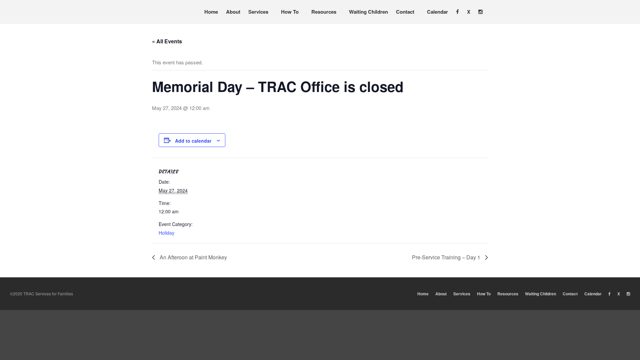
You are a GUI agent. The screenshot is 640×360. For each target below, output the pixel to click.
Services (258, 11)
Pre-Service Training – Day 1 (447, 257)
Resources (323, 11)
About (233, 11)
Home (211, 11)
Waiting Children (368, 11)
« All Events (167, 41)
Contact (405, 11)
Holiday (166, 232)
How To (290, 11)
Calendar (437, 11)
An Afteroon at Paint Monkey (192, 257)
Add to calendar (193, 140)
